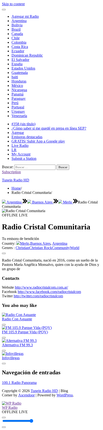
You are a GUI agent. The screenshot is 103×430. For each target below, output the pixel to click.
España (17, 64)
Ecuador (17, 51)
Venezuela (19, 116)
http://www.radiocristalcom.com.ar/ (41, 287)
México (17, 86)
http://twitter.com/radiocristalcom (38, 296)
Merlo (67, 202)
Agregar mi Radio (25, 16)
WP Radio (9, 408)
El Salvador (20, 60)
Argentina (19, 21)
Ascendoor (26, 395)
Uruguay (18, 111)
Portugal (17, 107)
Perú (14, 103)
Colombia (18, 42)
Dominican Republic (27, 55)
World (74, 248)
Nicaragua (19, 90)
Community (61, 248)
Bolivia (17, 25)
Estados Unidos (23, 68)
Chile (15, 38)
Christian (22, 248)
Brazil (16, 29)
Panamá (17, 94)
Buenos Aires (42, 202)
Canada (17, 34)
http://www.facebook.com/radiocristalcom (49, 292)
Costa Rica (19, 47)
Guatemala (19, 73)
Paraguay (18, 98)
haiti (14, 77)
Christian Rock (40, 248)
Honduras (18, 81)
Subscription (11, 172)
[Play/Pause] (4, 417)
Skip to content (13, 4)
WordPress (65, 395)
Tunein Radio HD (15, 180)
